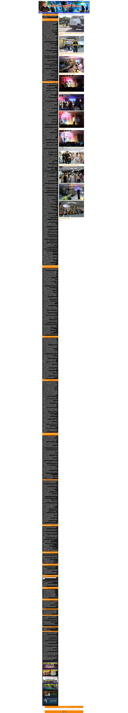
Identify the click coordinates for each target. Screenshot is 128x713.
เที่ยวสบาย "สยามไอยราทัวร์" (76, 12)
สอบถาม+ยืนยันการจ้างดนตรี (85, 12)
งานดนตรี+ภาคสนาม (68, 12)
